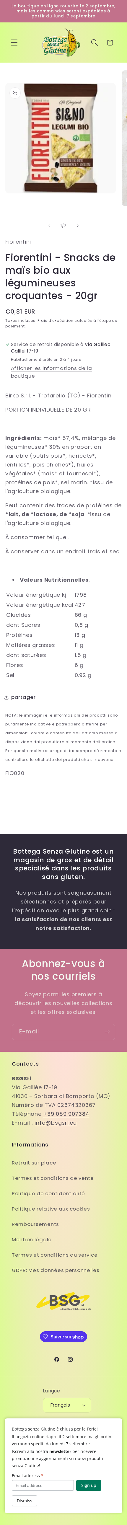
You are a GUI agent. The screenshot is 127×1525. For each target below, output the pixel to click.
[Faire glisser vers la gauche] (49, 225)
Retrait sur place (34, 1162)
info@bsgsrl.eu (55, 1122)
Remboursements (35, 1224)
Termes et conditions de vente (53, 1178)
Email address (27, 1475)
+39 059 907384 (66, 1114)
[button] (14, 42)
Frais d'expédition (55, 320)
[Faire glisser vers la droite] (77, 225)
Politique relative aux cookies (51, 1208)
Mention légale (32, 1239)
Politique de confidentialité (48, 1193)
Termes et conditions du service (54, 1254)
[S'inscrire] (107, 1032)
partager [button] (23, 697)
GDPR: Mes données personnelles (56, 1270)
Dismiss (24, 1500)
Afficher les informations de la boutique (51, 372)
